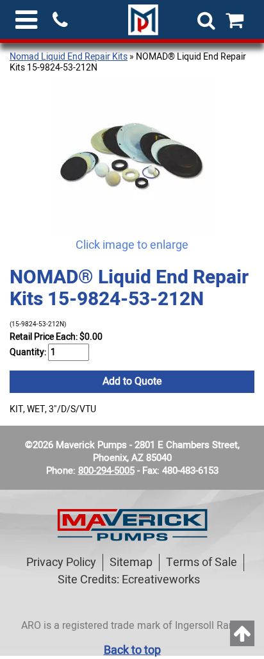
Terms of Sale (201, 562)
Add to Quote (132, 381)
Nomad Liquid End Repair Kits (69, 56)
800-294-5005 (106, 470)
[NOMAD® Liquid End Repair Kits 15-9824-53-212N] (132, 156)
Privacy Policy (61, 562)
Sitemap (131, 562)
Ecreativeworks (161, 579)
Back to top (132, 650)
